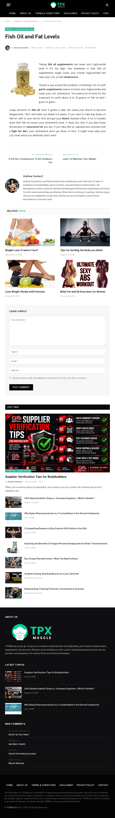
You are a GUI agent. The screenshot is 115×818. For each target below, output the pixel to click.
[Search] (106, 4)
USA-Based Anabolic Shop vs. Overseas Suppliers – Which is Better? (59, 498)
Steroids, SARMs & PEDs (18, 471)
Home (12, 13)
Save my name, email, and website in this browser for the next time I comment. (50, 378)
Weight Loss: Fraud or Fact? (21, 250)
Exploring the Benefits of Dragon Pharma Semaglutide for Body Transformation (65, 543)
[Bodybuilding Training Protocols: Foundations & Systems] (13, 592)
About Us (25, 13)
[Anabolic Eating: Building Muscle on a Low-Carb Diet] (13, 577)
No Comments (77, 48)
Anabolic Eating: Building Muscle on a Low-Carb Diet (51, 574)
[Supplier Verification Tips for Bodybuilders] (57, 443)
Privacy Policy (90, 13)
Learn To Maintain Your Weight (79, 159)
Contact (103, 785)
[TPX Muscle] (57, 5)
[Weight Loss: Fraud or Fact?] (30, 232)
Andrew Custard (21, 48)
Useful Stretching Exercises (22, 754)
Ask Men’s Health (17, 744)
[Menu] (8, 4)
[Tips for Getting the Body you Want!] (85, 232)
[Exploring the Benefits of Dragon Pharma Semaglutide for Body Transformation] (13, 547)
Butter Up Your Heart (19, 734)
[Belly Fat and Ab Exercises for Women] (85, 274)
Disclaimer (70, 13)
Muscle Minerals (16, 763)
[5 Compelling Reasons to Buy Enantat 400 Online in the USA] (13, 532)
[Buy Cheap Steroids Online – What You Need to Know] (13, 562)
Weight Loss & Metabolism (19, 29)
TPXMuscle (12, 807)
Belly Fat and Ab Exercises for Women (82, 291)
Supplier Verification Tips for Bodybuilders (35, 477)
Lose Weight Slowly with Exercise (25, 291)
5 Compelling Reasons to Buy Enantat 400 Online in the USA (55, 528)
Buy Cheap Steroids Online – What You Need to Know (51, 558)
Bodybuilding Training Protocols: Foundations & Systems (54, 589)
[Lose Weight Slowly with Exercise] (30, 274)
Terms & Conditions (47, 13)
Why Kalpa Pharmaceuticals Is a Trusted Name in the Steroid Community (61, 513)
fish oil (96, 85)
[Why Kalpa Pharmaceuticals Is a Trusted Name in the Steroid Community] (13, 517)
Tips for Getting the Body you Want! (81, 250)
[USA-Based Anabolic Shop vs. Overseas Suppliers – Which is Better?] (13, 502)
